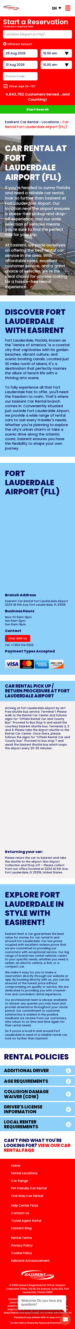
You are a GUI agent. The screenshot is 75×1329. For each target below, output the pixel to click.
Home (15, 1165)
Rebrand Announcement (30, 1260)
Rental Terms (21, 1237)
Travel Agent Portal (26, 1220)
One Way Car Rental (27, 1196)
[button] (37, 1070)
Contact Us (20, 1213)
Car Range (19, 1180)
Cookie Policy (21, 1253)
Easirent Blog (21, 1228)
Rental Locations (24, 1173)
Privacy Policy (22, 1245)
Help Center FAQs (24, 1205)
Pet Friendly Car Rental (29, 1188)
